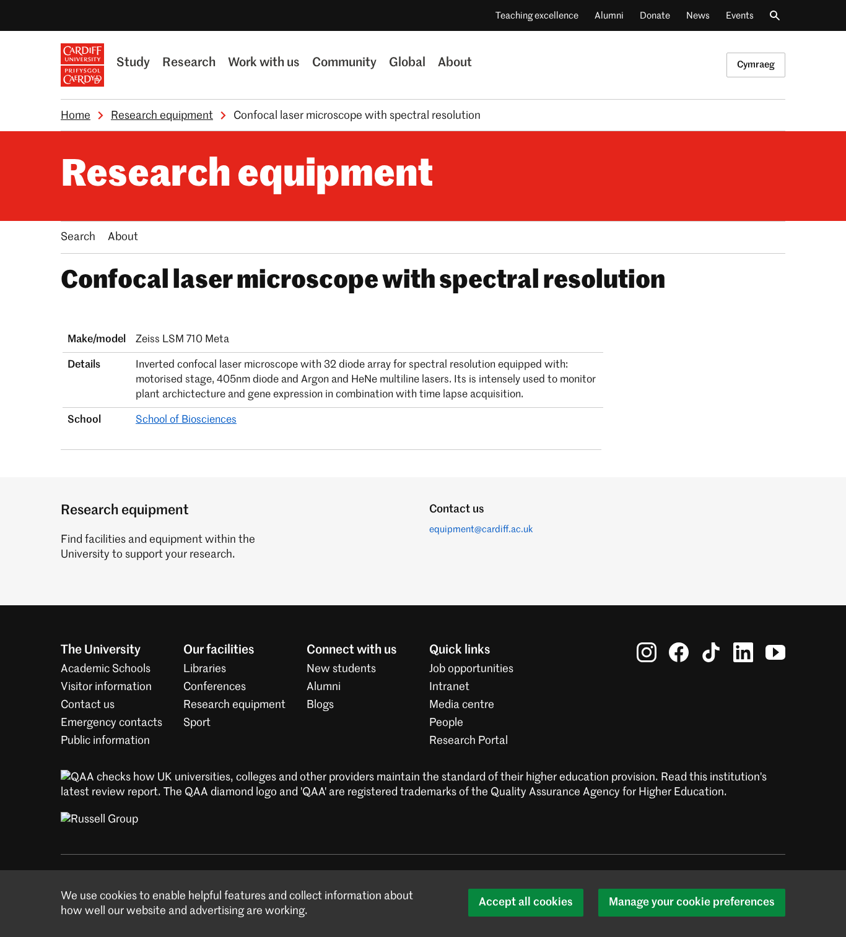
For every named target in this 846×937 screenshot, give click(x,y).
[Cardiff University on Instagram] (646, 652)
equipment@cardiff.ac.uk (481, 529)
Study (133, 63)
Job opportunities (471, 669)
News (698, 15)
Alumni (609, 15)
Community (344, 63)
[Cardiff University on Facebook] (679, 652)
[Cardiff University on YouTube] (775, 652)
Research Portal (468, 740)
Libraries (204, 669)
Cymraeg (756, 64)
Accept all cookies (526, 902)
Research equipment (162, 115)
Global (407, 63)
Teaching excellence (536, 15)
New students (341, 669)
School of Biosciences (186, 420)
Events (740, 15)
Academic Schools (105, 669)
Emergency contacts (111, 722)
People (446, 722)
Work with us (264, 63)
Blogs (320, 704)
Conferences (214, 687)
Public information (105, 740)
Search (78, 237)
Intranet (449, 687)
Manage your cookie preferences (692, 902)
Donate (655, 15)
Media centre (461, 704)
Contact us (88, 704)
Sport (197, 722)
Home (75, 115)
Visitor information (106, 687)
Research (189, 63)
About (455, 63)
